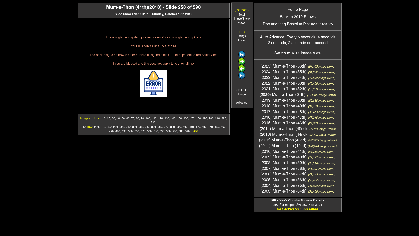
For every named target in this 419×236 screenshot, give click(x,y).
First (97, 118)
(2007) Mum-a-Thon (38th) (283, 168)
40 (118, 118)
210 (217, 118)
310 (128, 127)
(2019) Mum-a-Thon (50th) (283, 100)
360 (160, 127)
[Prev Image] (241, 71)
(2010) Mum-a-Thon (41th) (283, 151)
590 (187, 131)
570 (174, 131)
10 (103, 118)
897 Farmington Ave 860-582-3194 (297, 202)
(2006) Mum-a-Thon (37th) (283, 174)
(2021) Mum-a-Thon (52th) (283, 88)
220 (224, 118)
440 (210, 127)
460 (223, 127)
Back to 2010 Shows (298, 16)
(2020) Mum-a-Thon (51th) (282, 94)
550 (162, 131)
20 (108, 118)
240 (83, 127)
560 (168, 131)
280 (109, 127)
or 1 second (317, 42)
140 (173, 118)
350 (153, 127)
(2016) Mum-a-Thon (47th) (283, 117)
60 (127, 118)
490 (124, 131)
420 (198, 127)
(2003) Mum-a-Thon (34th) (283, 191)
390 (179, 127)
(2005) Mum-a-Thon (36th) (283, 179)
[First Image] (241, 57)
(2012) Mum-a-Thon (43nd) (282, 139)
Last (194, 131)
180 (198, 118)
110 (154, 118)
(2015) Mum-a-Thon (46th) (283, 122)
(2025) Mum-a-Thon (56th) (283, 66)
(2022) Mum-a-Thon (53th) (283, 83)
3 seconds (277, 42)
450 (217, 127)
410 (191, 127)
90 (142, 118)
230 (153, 122)
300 (122, 127)
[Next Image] (241, 64)
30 (113, 118)
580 (181, 131)
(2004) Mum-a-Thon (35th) (283, 185)
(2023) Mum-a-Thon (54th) (283, 77)
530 (149, 131)
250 (90, 126)
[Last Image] (241, 78)
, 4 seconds (326, 37)
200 (211, 118)
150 (179, 118)
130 (167, 118)
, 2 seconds (296, 42)
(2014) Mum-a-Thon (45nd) (283, 128)
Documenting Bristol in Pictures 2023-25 (298, 23)
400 (185, 127)
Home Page (297, 9)
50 (123, 118)
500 (130, 131)
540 (155, 131)
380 (172, 127)
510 (136, 131)
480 (117, 131)
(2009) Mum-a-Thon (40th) (283, 157)
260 (96, 127)
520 (143, 131)
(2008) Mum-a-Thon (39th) (283, 162)
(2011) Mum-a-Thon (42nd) (282, 145)
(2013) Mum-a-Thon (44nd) (283, 134)
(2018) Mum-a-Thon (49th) (283, 105)
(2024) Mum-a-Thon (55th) (283, 71)
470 (111, 131)
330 (141, 127)
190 (205, 118)
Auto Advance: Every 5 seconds (288, 37)
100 (148, 118)
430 (204, 127)
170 (192, 118)
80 (137, 118)
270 (103, 127)
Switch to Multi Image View (297, 53)
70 (132, 118)
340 (147, 127)
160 (186, 118)
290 (115, 127)
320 (134, 127)
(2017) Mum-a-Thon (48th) (283, 111)
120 (160, 118)
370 (166, 127)
